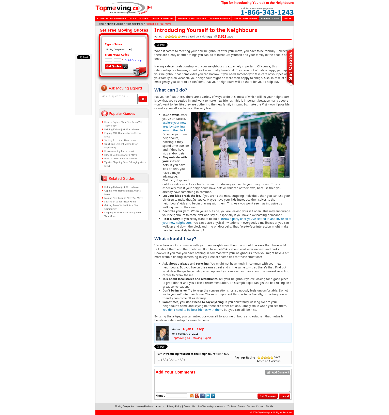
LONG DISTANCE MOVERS (111, 18)
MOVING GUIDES (270, 18)
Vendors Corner (255, 406)
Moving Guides (115, 23)
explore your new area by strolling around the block (174, 126)
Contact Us (189, 406)
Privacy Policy (174, 406)
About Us (160, 406)
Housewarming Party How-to (119, 151)
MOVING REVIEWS (220, 18)
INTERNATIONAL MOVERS (192, 18)
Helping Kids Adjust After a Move (121, 129)
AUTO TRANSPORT (162, 18)
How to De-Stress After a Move (120, 154)
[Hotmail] (192, 396)
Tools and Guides (236, 406)
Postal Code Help (133, 60)
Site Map (270, 406)
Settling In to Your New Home (120, 140)
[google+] (197, 396)
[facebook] (202, 396)
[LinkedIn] (213, 396)
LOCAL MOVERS (139, 18)
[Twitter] (207, 396)
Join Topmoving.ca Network (211, 406)
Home (100, 23)
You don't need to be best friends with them (192, 310)
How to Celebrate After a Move (120, 158)
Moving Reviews (145, 406)
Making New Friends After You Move (123, 197)
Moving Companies (124, 406)
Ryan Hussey (193, 329)
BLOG (287, 18)
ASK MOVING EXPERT (245, 18)
